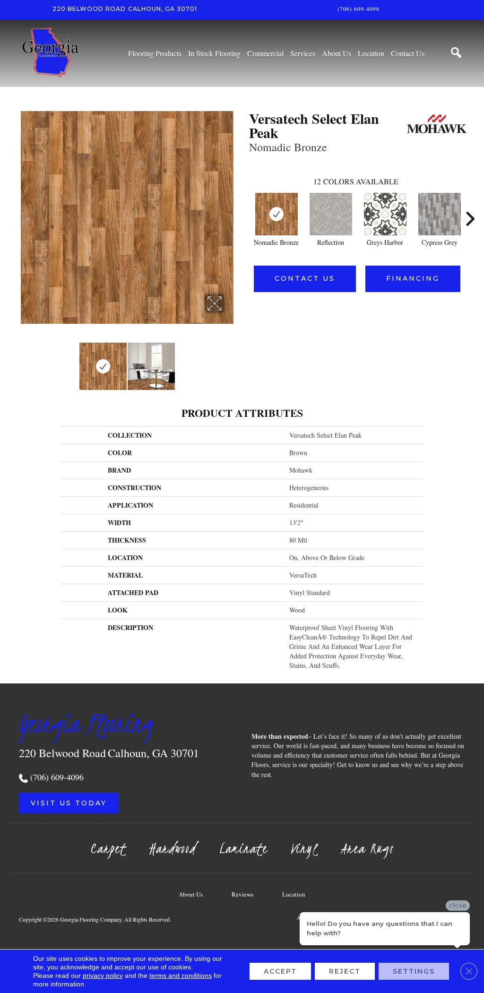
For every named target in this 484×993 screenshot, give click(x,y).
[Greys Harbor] (385, 214)
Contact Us (305, 278)
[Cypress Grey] (439, 214)
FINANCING (413, 278)
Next (230, 361)
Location (293, 894)
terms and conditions (180, 975)
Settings (414, 971)
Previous (23, 361)
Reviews (242, 894)
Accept (280, 971)
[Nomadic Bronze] (276, 214)
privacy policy (103, 975)
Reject (345, 971)
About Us (191, 894)
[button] (69, 803)
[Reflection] (330, 214)
